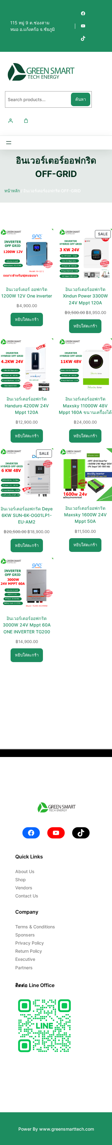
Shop (20, 879)
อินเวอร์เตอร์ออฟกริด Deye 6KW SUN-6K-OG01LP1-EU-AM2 (27, 515)
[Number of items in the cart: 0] (26, 120)
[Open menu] (8, 142)
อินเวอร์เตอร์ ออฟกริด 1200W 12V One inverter (26, 292)
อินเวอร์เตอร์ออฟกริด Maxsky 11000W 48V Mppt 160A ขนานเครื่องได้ (85, 405)
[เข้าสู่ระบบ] (10, 120)
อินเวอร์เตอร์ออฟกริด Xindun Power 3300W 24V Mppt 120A (85, 296)
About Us (25, 871)
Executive (25, 959)
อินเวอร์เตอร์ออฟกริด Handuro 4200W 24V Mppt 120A (27, 405)
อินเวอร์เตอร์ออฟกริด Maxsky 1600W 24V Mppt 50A (85, 514)
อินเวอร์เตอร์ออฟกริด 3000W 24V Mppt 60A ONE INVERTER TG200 (27, 625)
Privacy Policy (29, 943)
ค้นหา (80, 99)
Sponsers (25, 934)
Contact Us (26, 895)
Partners (24, 967)
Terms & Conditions (35, 926)
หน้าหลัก (12, 190)
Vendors (23, 887)
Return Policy (28, 951)
